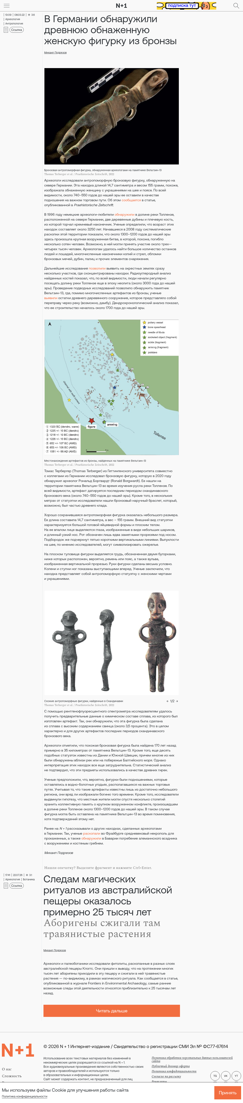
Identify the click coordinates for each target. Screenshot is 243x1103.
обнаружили (124, 214)
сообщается (131, 200)
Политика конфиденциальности (24, 1096)
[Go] (6, 6)
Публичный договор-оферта (171, 1066)
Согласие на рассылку (166, 1076)
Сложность (12, 1076)
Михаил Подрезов (55, 52)
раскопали (91, 833)
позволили (97, 268)
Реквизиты (159, 1081)
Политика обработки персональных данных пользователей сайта (192, 1059)
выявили (50, 298)
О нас (7, 1069)
